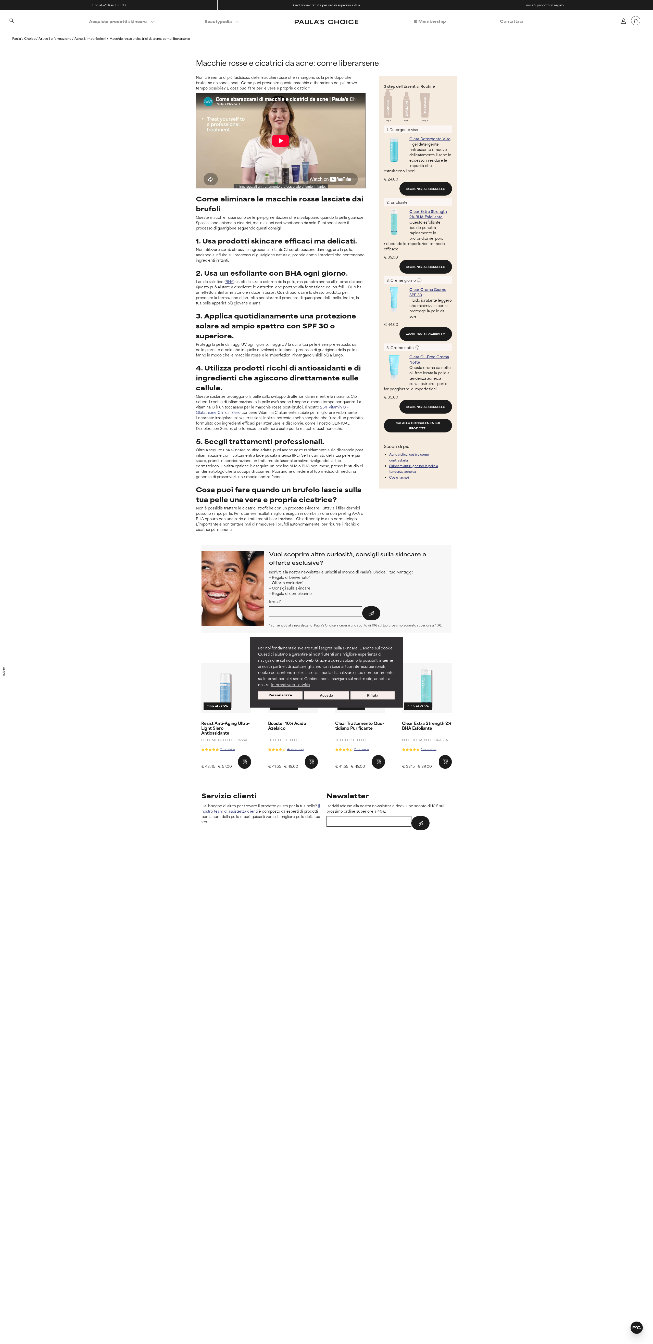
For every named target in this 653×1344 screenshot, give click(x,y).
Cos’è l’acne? (399, 477)
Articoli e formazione (55, 38)
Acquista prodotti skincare (118, 21)
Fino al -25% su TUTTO (109, 4)
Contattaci (511, 21)
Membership (431, 21)
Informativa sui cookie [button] (290, 684)
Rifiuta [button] (372, 695)
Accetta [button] (326, 695)
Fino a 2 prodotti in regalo (544, 4)
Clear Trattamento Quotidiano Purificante (359, 725)
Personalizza (280, 695)
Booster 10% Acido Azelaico (287, 725)
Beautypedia (218, 21)
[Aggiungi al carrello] (244, 762)
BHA (229, 281)
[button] (637, 1328)
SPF (309, 325)
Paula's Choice (24, 38)
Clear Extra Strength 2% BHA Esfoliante (426, 725)
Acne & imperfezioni (90, 38)
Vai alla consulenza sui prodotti (418, 425)
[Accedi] (623, 21)
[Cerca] (11, 21)
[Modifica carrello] (635, 20)
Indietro (3, 672)
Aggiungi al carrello (426, 189)
